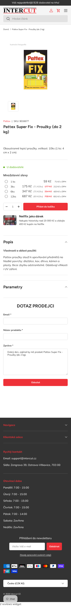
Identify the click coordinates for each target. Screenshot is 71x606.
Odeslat (35, 382)
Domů (6, 29)
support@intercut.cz (23, 458)
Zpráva (7, 345)
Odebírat (54, 546)
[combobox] (35, 18)
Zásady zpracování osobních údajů (35, 555)
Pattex (6, 121)
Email (6, 314)
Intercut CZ (15, 594)
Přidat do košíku (45, 206)
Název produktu (12, 330)
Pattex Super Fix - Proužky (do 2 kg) (28, 29)
